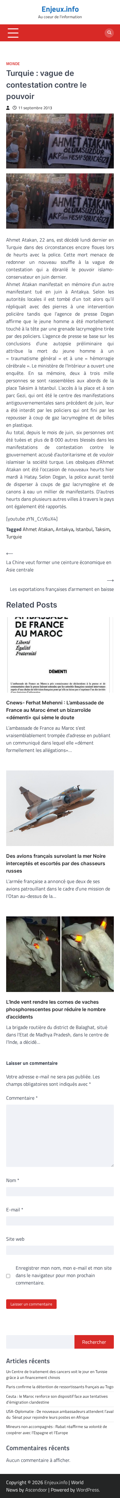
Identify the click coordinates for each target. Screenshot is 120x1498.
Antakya (64, 529)
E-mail (14, 1209)
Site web (15, 1239)
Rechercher (94, 1342)
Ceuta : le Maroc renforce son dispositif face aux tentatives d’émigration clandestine (57, 1399)
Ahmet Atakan (38, 529)
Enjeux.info (60, 9)
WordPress (87, 1489)
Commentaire (22, 1098)
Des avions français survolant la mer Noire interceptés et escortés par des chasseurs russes (56, 863)
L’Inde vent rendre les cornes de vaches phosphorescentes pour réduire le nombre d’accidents (56, 1009)
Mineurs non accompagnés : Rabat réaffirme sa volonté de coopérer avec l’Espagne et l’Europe (56, 1429)
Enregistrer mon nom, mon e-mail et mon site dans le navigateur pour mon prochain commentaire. (64, 1275)
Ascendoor (36, 1489)
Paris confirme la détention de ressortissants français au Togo (60, 1387)
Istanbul (84, 529)
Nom (12, 1180)
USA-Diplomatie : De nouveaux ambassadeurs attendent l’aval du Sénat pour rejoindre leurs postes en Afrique (60, 1414)
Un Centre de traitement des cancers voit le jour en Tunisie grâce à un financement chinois (56, 1374)
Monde (13, 63)
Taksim (102, 529)
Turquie (14, 536)
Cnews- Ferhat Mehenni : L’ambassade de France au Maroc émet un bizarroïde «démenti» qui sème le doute (55, 709)
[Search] (109, 33)
